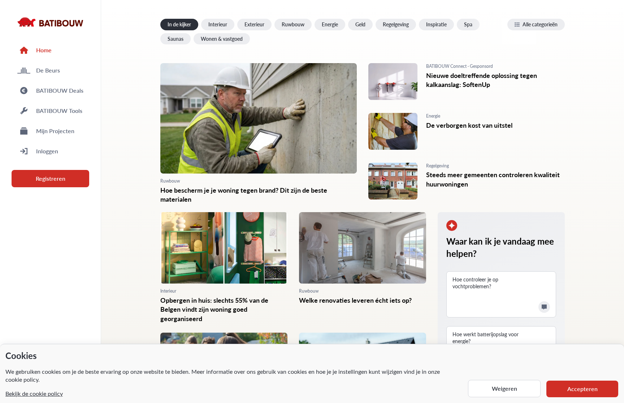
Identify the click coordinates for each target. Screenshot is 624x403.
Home (44, 50)
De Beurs (48, 70)
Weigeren (504, 388)
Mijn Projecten (55, 131)
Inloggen (47, 151)
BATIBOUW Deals (59, 90)
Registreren (50, 178)
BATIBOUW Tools (59, 110)
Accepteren (582, 389)
